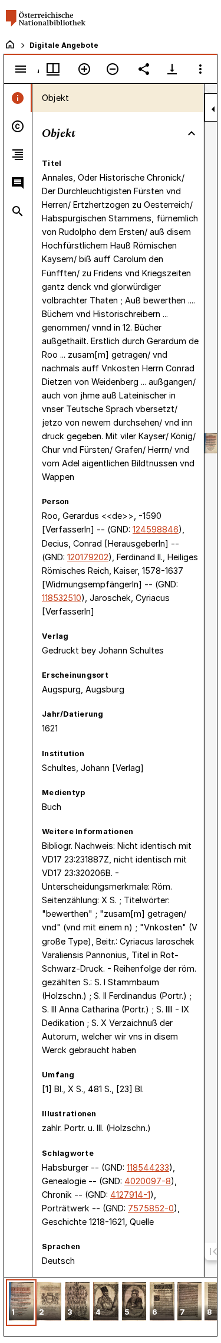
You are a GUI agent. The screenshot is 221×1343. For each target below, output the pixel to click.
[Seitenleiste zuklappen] (213, 109)
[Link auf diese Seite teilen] (144, 69)
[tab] (18, 98)
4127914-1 (130, 1195)
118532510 (61, 598)
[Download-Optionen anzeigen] (172, 69)
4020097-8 (147, 1181)
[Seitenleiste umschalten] (20, 69)
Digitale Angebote (63, 45)
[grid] (110, 1306)
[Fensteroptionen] (200, 69)
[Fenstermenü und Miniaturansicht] (53, 69)
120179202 (87, 557)
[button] (21, 1302)
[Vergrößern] (84, 69)
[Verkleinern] (112, 69)
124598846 (156, 529)
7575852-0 (151, 1208)
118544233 (148, 1167)
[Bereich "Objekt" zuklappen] (191, 133)
